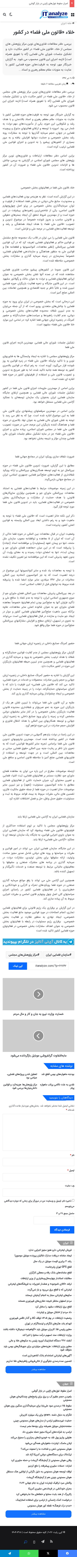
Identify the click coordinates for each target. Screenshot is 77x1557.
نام (72, 1155)
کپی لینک (18, 966)
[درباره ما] (25, 1542)
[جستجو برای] (4, 16)
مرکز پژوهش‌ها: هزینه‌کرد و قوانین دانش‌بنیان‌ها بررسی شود (20, 1086)
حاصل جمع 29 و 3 (65, 1213)
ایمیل (70, 1170)
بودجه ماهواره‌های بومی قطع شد (57, 1074)
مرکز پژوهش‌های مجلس (23, 955)
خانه (70, 23)
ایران (63, 23)
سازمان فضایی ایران (57, 955)
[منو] (72, 16)
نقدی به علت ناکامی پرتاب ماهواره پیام (57, 1086)
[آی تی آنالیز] (53, 14)
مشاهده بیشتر (38, 1369)
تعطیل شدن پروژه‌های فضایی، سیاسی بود (22, 1076)
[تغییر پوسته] (11, 16)
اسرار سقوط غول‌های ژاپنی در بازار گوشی (48, 3)
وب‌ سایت (69, 1186)
